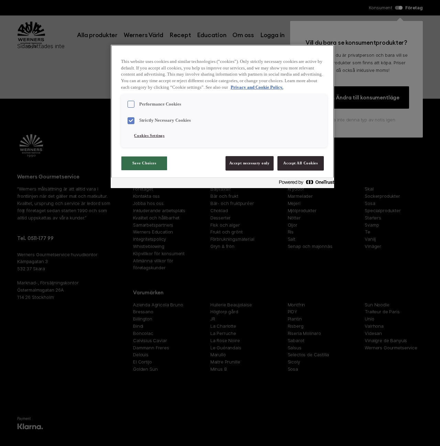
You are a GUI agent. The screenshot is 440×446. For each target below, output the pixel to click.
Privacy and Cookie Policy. (257, 87)
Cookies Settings (149, 135)
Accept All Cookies (300, 163)
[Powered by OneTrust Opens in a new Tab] (304, 184)
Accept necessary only (249, 163)
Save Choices (144, 163)
